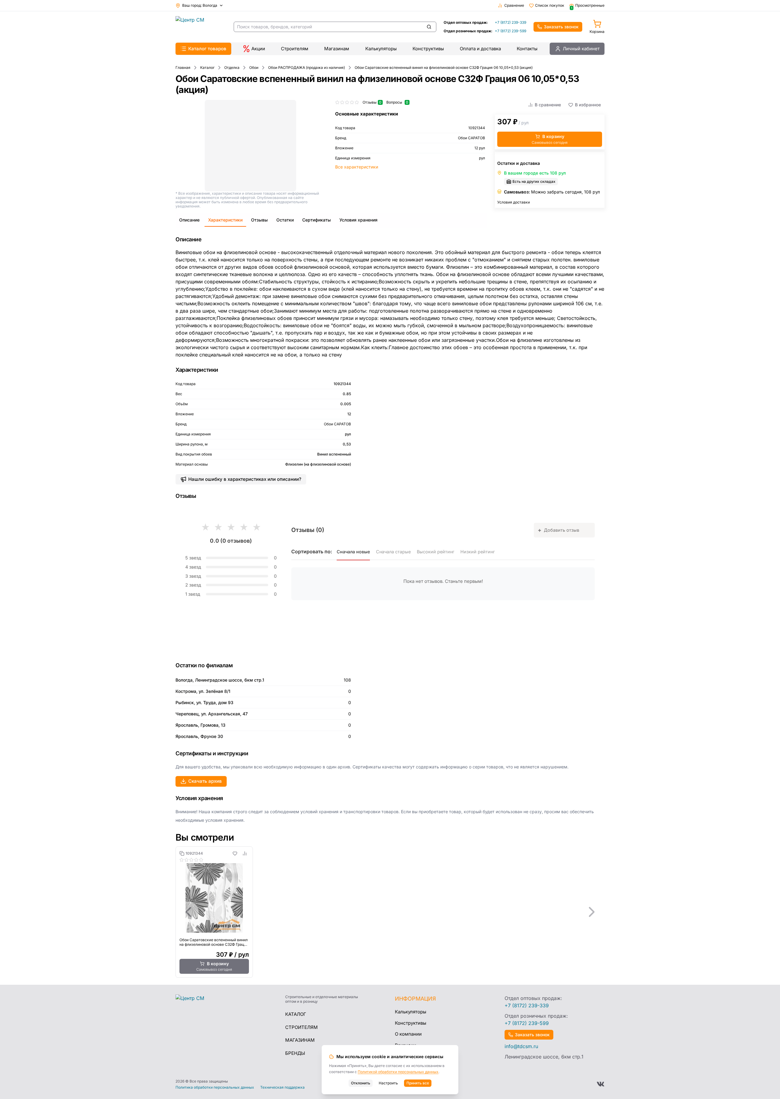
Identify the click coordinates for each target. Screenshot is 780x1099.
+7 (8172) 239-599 (510, 31)
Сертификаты (316, 219)
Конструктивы (428, 48)
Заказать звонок (561, 26)
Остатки (285, 219)
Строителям (294, 48)
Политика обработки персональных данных (215, 1087)
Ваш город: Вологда (199, 5)
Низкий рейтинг (477, 551)
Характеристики (225, 219)
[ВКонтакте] (600, 1084)
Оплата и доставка (480, 48)
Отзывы (259, 219)
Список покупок (549, 5)
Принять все (417, 1083)
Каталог (295, 1014)
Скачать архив (205, 781)
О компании (408, 1034)
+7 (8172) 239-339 (510, 22)
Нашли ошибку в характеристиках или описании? (244, 479)
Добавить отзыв (558, 530)
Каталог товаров (207, 48)
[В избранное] (235, 853)
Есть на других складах (533, 181)
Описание (189, 219)
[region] (390, 912)
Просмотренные (587, 5)
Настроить (388, 1083)
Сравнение (514, 5)
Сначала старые (393, 551)
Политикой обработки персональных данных (398, 1071)
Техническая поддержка (282, 1087)
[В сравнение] (244, 853)
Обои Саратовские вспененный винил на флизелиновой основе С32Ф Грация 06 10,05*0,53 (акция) (213, 942)
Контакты (527, 48)
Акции (258, 48)
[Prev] (188, 912)
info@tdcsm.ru (521, 1046)
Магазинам (336, 48)
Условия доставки (513, 202)
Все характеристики (356, 166)
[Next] (591, 912)
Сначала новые (353, 551)
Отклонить (360, 1083)
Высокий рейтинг (435, 551)
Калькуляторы (381, 48)
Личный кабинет (581, 48)
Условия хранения (358, 219)
